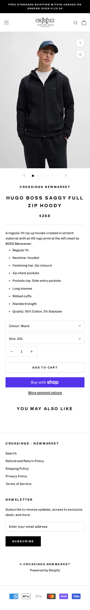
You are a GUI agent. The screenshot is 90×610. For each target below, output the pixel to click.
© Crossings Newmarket (45, 564)
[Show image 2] (38, 176)
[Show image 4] (47, 176)
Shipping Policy (17, 469)
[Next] (65, 176)
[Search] (76, 23)
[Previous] (24, 176)
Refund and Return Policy (25, 461)
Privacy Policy (16, 476)
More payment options (45, 393)
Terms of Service (18, 484)
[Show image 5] (52, 176)
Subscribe (23, 541)
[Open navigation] (6, 22)
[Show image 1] (33, 176)
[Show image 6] (57, 176)
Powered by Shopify (45, 570)
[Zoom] (80, 43)
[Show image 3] (43, 176)
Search (11, 453)
